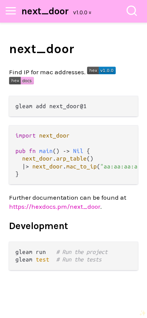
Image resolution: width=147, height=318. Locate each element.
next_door (45, 11)
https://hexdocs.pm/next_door (54, 206)
